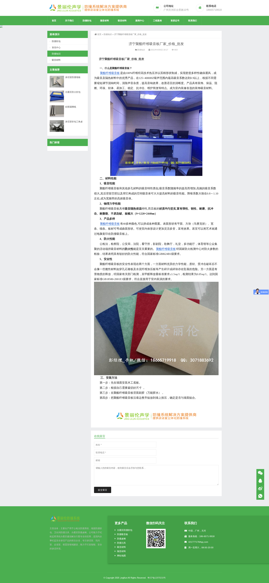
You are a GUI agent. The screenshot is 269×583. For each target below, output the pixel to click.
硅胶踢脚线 (70, 107)
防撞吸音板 (122, 534)
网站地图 (121, 555)
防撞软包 (87, 20)
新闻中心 (139, 20)
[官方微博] (260, 488)
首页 (54, 20)
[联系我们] (260, 480)
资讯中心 (56, 47)
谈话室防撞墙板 (72, 77)
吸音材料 (122, 20)
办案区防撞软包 (124, 530)
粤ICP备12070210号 (156, 578)
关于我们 (69, 20)
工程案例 (157, 20)
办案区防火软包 (72, 92)
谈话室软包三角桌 (74, 121)
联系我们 (192, 20)
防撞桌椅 (121, 538)
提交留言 (102, 490)
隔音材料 (104, 20)
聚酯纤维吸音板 (110, 73)
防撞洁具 (121, 543)
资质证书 (175, 20)
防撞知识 (108, 34)
